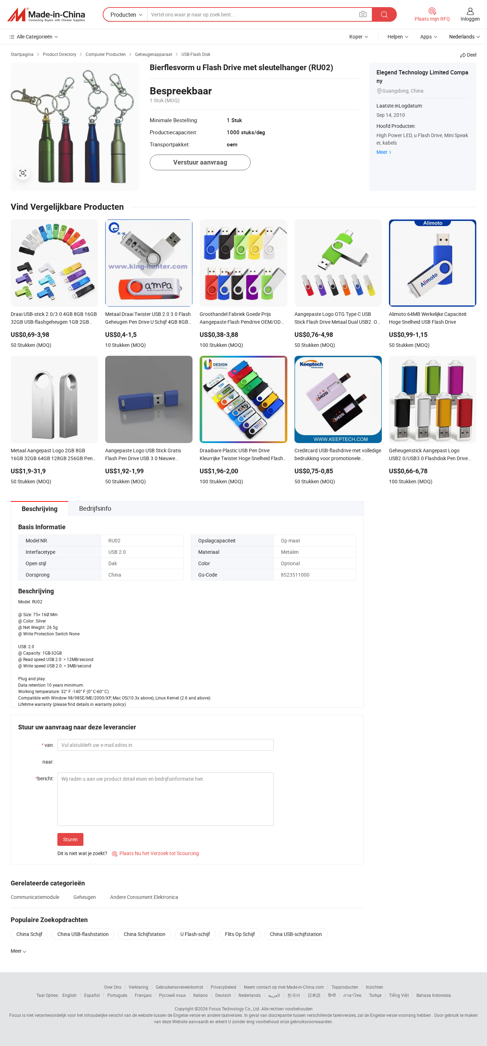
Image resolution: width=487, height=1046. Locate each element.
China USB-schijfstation (296, 934)
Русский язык (172, 995)
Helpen (395, 36)
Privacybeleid (223, 987)
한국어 (293, 995)
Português (117, 995)
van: (47, 744)
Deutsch (223, 995)
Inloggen (470, 18)
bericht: (44, 778)
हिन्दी (332, 995)
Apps (426, 36)
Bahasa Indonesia (433, 995)
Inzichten (374, 987)
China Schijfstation (144, 934)
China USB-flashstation (83, 934)
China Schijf (29, 934)
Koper (356, 36)
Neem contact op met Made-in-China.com (284, 987)
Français (143, 995)
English (69, 995)
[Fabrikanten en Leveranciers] (46, 14)
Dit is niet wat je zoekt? (82, 853)
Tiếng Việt (399, 995)
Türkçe (375, 995)
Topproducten (345, 987)
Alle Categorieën (34, 36)
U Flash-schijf (195, 934)
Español (92, 995)
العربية (274, 995)
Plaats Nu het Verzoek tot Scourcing (155, 853)
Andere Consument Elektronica (144, 897)
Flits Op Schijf (240, 934)
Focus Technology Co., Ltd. (234, 1008)
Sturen (70, 839)
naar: (48, 761)
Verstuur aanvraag (200, 162)
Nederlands (250, 995)
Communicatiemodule (35, 897)
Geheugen (84, 897)
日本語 (314, 995)
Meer (382, 152)
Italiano (200, 995)
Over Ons (112, 987)
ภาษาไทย (352, 995)
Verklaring (138, 987)
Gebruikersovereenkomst (179, 987)
